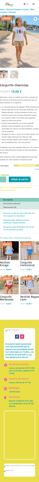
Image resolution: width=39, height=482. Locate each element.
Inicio (2, 9)
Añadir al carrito (19, 179)
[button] (35, 19)
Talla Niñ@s (4, 166)
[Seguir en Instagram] (22, 336)
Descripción (8, 200)
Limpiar (37, 169)
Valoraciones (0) (9, 207)
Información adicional (11, 204)
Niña (32, 9)
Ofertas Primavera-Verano (17, 9)
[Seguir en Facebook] (17, 336)
